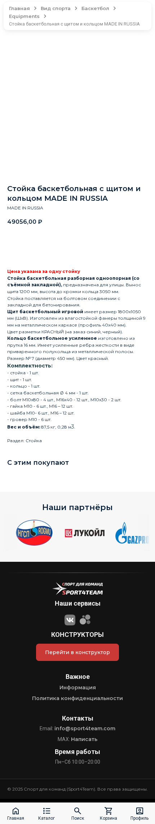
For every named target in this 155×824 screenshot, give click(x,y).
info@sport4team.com (84, 728)
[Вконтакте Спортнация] (70, 619)
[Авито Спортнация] (85, 619)
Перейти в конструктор (77, 652)
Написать (84, 739)
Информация (77, 687)
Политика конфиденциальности (77, 698)
